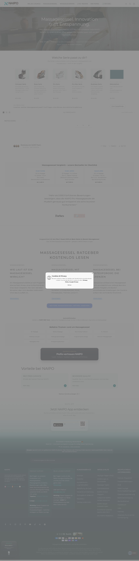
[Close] (92, 273)
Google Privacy (73, 282)
